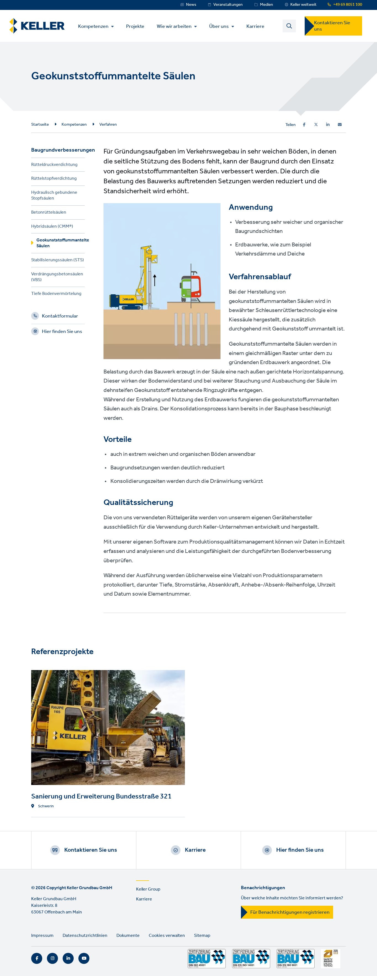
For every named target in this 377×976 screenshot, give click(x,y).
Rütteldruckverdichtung (54, 165)
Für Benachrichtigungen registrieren (290, 912)
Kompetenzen (93, 26)
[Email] (340, 124)
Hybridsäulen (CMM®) (52, 227)
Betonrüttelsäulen (48, 213)
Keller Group (148, 889)
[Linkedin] (328, 124)
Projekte (135, 26)
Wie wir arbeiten (174, 26)
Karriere (255, 26)
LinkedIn (68, 958)
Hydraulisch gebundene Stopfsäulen (54, 196)
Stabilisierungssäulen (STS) (57, 260)
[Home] (37, 26)
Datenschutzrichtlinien (85, 935)
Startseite (40, 124)
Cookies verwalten (167, 935)
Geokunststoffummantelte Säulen (60, 244)
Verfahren (108, 124)
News (191, 5)
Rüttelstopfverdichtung (54, 179)
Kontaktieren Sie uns (332, 26)
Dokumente (128, 935)
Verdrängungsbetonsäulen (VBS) (57, 277)
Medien (266, 5)
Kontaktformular (60, 317)
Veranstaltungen (228, 5)
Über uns (219, 26)
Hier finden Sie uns (62, 332)
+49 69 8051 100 (347, 5)
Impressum (42, 935)
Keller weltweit (303, 5)
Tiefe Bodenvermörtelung (56, 294)
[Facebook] (304, 124)
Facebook (36, 958)
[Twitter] (316, 124)
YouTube (83, 958)
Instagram (52, 958)
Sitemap (202, 935)
